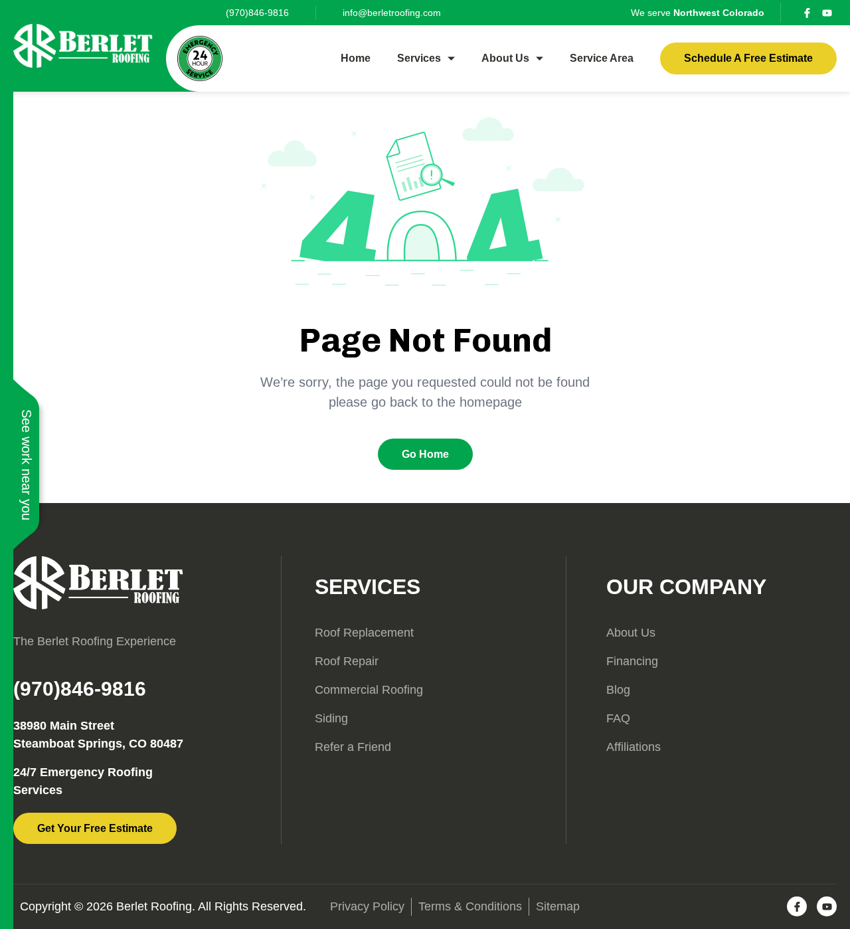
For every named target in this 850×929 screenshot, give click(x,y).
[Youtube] (827, 13)
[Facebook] (807, 13)
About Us (505, 58)
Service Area (602, 58)
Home (356, 58)
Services (419, 58)
